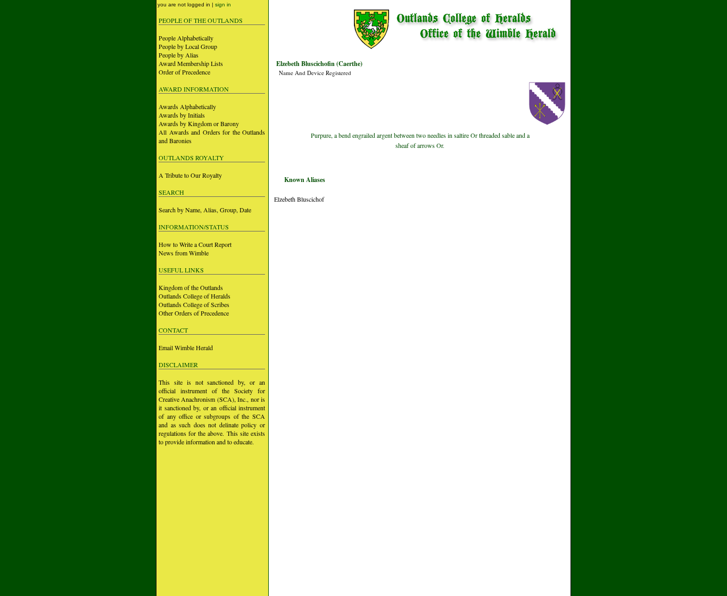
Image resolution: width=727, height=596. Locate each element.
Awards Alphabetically (187, 106)
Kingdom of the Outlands (191, 287)
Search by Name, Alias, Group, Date (205, 209)
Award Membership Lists (191, 63)
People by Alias (179, 55)
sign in (223, 4)
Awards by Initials (182, 115)
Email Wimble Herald (186, 347)
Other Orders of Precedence (194, 313)
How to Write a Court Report (195, 244)
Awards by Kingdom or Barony (199, 123)
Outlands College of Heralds (194, 296)
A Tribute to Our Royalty (190, 175)
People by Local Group (188, 46)
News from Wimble (184, 253)
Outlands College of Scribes (194, 304)
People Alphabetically (186, 38)
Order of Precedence (184, 72)
